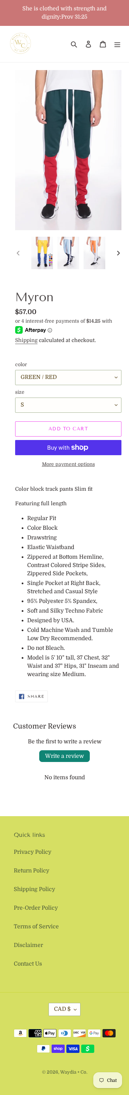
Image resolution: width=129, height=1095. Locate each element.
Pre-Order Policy (36, 908)
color (21, 364)
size (19, 392)
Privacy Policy (32, 852)
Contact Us (28, 964)
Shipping (26, 340)
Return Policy (31, 871)
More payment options (68, 464)
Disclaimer (28, 945)
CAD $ (62, 1009)
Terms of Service (36, 926)
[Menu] (117, 44)
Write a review (64, 756)
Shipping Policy (34, 889)
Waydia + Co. (73, 1072)
